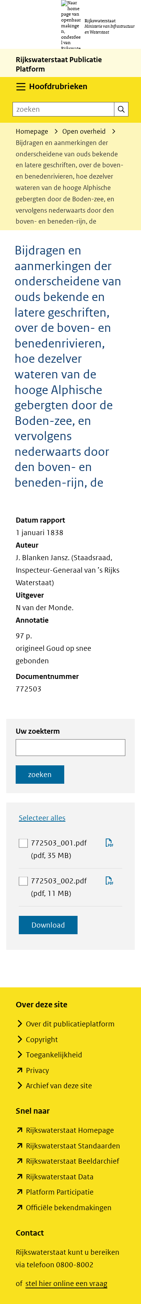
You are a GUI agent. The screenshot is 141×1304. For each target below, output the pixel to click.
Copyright (42, 1039)
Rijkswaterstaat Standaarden (73, 1145)
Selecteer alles (42, 817)
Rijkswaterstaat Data (60, 1176)
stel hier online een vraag (66, 1283)
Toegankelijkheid (54, 1054)
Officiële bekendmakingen (69, 1207)
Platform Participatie (60, 1192)
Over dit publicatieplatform (70, 1023)
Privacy (37, 1070)
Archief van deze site (59, 1085)
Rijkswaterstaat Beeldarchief (72, 1161)
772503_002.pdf (64, 888)
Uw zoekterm (38, 731)
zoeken (40, 774)
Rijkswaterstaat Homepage (70, 1130)
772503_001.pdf (64, 850)
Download (54, 927)
